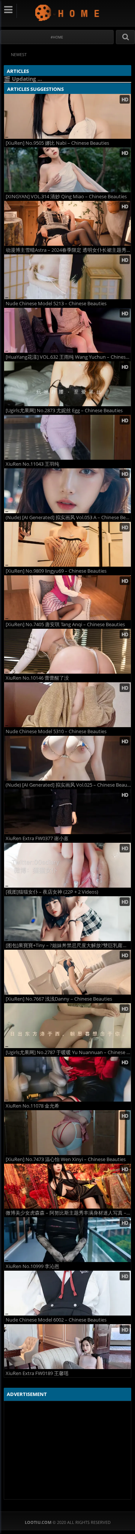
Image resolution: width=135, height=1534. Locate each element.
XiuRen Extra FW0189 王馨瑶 (37, 1373)
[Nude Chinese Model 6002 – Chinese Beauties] (67, 1293)
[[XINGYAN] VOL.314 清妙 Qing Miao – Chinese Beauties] (67, 169)
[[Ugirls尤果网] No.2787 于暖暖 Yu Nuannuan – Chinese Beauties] (67, 1025)
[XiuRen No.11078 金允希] (67, 1079)
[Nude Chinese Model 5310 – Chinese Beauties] (67, 704)
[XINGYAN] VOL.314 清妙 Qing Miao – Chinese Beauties (66, 196)
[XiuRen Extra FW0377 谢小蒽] (67, 811)
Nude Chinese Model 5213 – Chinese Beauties (56, 303)
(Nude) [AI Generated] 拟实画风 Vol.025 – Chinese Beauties (68, 785)
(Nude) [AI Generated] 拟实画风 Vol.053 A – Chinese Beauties (68, 517)
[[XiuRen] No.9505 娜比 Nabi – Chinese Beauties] (67, 116)
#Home (57, 37)
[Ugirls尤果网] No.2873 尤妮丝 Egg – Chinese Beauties (64, 410)
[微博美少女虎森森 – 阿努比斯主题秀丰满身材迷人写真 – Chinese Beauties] (67, 1186)
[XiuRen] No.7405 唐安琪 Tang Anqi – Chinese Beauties (65, 624)
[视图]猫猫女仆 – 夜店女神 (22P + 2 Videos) (52, 892)
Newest (19, 54)
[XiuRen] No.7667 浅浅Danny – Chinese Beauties (59, 999)
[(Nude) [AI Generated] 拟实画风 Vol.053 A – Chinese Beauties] (67, 490)
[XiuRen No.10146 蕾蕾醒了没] (67, 651)
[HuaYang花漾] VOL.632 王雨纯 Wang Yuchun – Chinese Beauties (68, 357)
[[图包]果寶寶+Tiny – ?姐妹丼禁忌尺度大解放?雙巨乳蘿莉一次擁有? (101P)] (67, 918)
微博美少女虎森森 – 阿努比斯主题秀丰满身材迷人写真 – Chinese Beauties (68, 1213)
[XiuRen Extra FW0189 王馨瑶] (67, 1346)
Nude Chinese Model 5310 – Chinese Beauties (56, 731)
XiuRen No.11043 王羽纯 (32, 464)
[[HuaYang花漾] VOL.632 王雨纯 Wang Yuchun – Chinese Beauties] (67, 330)
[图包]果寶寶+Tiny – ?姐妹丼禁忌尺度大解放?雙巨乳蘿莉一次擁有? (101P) (68, 945)
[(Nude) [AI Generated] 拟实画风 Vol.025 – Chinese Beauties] (67, 758)
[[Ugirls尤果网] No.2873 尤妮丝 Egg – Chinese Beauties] (67, 383)
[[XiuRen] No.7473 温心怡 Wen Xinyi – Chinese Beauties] (67, 1132)
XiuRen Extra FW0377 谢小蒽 (37, 838)
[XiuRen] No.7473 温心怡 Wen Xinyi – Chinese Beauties (66, 1159)
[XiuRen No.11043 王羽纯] (67, 437)
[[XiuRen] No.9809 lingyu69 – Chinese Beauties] (67, 544)
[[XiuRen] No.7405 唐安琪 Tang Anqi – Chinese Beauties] (67, 597)
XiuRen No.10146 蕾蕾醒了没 (37, 678)
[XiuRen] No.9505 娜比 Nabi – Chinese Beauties (57, 143)
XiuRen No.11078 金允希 (32, 1106)
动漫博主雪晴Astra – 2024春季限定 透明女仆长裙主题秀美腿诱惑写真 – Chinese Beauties (68, 250)
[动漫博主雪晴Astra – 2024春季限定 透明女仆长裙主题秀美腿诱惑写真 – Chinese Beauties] (67, 223)
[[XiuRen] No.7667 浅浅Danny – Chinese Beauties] (67, 972)
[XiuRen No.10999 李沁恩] (67, 1239)
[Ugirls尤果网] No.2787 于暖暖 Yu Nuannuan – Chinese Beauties (68, 1052)
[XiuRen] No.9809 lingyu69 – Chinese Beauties (56, 571)
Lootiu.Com (67, 12)
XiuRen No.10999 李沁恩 (32, 1266)
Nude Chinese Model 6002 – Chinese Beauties (56, 1320)
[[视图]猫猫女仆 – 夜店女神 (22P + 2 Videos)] (67, 865)
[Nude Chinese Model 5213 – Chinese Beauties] (67, 276)
